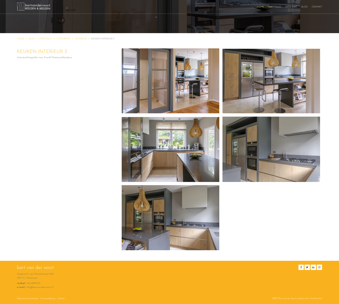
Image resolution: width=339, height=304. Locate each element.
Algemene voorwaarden (27, 299)
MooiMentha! (316, 299)
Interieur (80, 39)
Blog (304, 7)
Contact (317, 7)
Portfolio (274, 7)
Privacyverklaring (48, 299)
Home (260, 7)
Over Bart (291, 7)
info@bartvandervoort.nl (40, 287)
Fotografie (63, 39)
